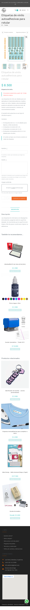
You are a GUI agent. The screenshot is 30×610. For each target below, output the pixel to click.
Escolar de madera (15, 511)
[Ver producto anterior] (3, 32)
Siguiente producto (21, 32)
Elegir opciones (15, 349)
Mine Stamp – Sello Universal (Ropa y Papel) (15, 472)
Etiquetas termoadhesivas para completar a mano (15, 432)
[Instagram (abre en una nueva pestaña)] (15, 4)
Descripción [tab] (15, 209)
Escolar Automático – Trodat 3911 (15, 342)
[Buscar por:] (27, 10)
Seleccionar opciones (15, 310)
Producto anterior (8, 32)
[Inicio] (2, 25)
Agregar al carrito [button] (15, 271)
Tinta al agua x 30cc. (15, 303)
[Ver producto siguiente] (27, 32)
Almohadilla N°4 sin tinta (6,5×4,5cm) (15, 264)
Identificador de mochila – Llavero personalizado (15, 391)
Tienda (6, 25)
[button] (26, 37)
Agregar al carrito (19, 198)
